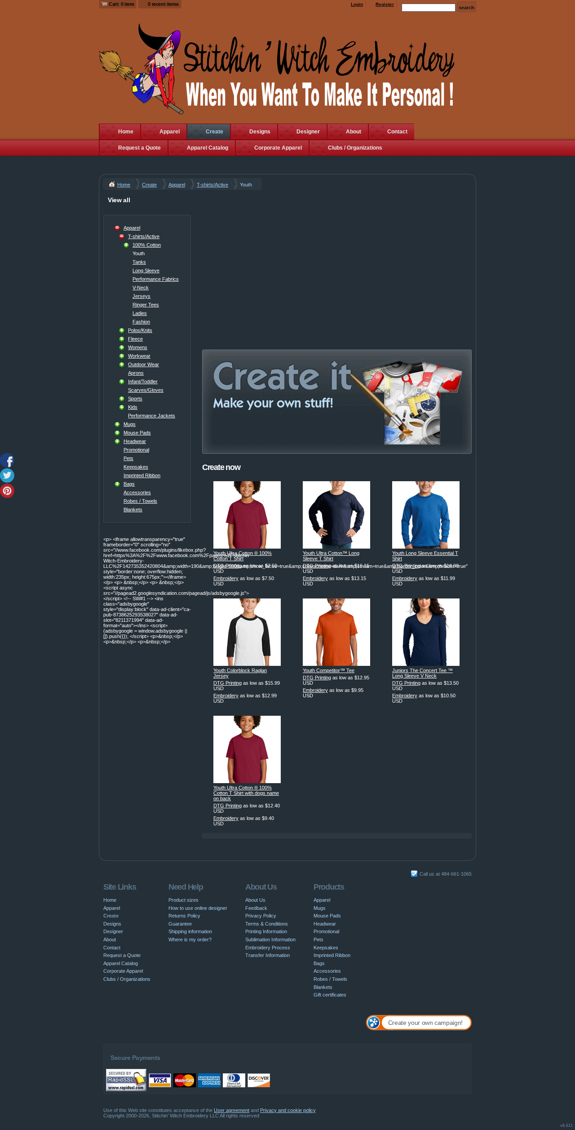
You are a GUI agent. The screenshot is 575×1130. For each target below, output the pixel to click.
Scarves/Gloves (146, 390)
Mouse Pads (137, 432)
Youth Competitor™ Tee (328, 670)
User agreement (231, 1110)
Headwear (135, 441)
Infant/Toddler (143, 381)
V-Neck (141, 287)
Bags (129, 484)
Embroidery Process (267, 947)
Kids (132, 407)
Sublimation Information (270, 939)
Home (125, 132)
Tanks (139, 262)
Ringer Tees (146, 304)
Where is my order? (190, 939)
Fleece (135, 338)
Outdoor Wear (143, 364)
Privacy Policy (260, 915)
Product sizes (183, 900)
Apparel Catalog (207, 148)
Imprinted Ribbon (142, 475)
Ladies (140, 313)
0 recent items (163, 4)
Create (214, 132)
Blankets (133, 509)
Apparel (169, 132)
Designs (259, 132)
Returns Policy (184, 915)
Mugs (130, 424)
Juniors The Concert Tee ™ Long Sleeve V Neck (422, 673)
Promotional (136, 449)
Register (385, 4)
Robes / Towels (140, 501)
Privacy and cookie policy (288, 1110)
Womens (137, 347)
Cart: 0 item (121, 4)
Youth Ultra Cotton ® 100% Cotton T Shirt (242, 555)
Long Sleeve (146, 270)
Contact (397, 132)
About (353, 132)
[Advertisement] (337, 257)
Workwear (139, 356)
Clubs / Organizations (355, 148)
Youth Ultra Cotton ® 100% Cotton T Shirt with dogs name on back (246, 793)
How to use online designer (197, 908)
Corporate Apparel (278, 148)
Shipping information (190, 931)
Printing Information (266, 931)
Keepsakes (136, 467)
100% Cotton (147, 245)
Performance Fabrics (156, 279)
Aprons (136, 373)
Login (357, 4)
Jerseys (141, 296)
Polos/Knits (140, 330)
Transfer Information (267, 955)
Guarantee (180, 923)
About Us (255, 900)
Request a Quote (139, 148)
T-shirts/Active (212, 184)
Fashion (141, 321)
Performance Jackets (151, 415)
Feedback (256, 908)
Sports (135, 398)
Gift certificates (330, 994)
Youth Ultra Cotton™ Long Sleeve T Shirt (331, 555)
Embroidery (226, 578)
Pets (128, 458)
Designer (308, 132)
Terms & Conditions (266, 923)
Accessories (137, 492)
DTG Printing (227, 565)
